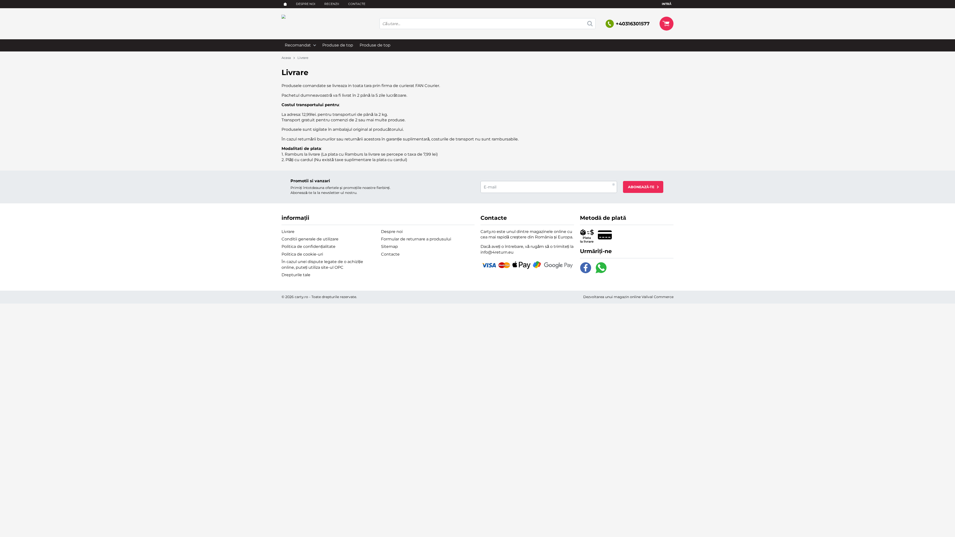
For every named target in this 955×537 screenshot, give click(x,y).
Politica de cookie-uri (302, 254)
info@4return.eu (497, 252)
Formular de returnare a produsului (416, 239)
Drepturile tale (296, 274)
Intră (666, 4)
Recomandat (298, 45)
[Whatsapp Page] (601, 267)
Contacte (356, 4)
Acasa (286, 58)
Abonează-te (641, 187)
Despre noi (305, 4)
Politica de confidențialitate (308, 246)
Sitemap (389, 246)
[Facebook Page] (585, 267)
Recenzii (331, 4)
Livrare (288, 231)
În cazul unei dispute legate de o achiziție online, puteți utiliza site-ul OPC (322, 264)
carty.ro (301, 297)
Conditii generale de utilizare (310, 239)
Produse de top (337, 45)
